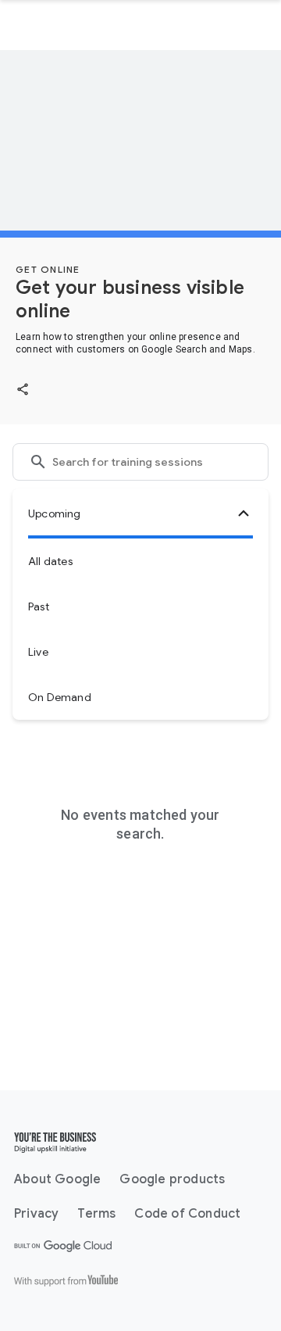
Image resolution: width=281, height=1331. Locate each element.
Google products (172, 1179)
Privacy (36, 1214)
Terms (96, 1214)
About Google (57, 1179)
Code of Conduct (187, 1214)
